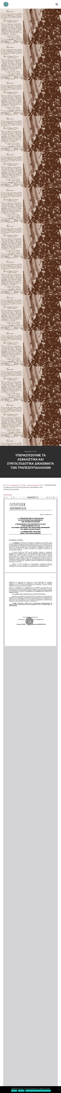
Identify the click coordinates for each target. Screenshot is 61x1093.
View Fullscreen (7, 495)
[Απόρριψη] (58, 1089)
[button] (57, 4)
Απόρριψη (21, 1090)
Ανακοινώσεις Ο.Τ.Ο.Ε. (30, 451)
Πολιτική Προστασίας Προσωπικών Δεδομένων (38, 1090)
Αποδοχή (14, 1090)
